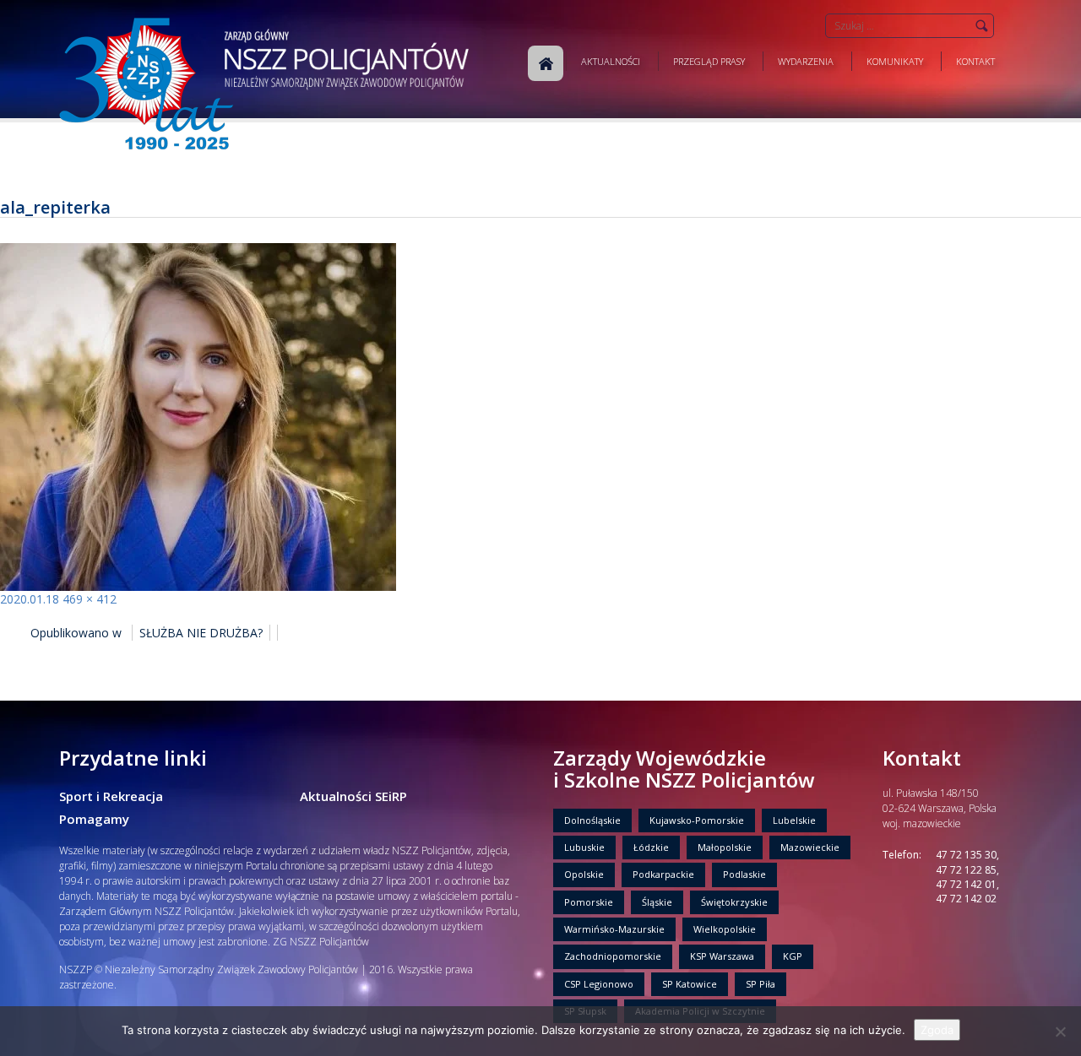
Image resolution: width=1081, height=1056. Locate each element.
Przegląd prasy (709, 61)
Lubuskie (584, 847)
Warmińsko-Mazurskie (614, 929)
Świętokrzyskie (734, 902)
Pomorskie (588, 902)
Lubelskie (794, 820)
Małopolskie (725, 847)
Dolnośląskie (592, 820)
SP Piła (760, 983)
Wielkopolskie (724, 929)
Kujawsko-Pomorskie (696, 820)
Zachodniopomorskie (612, 956)
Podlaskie (744, 874)
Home (545, 63)
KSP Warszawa (722, 956)
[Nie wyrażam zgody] (1059, 1031)
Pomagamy (94, 818)
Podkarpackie (663, 874)
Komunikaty (894, 61)
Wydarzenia (806, 61)
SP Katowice (689, 983)
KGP (792, 956)
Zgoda (937, 1030)
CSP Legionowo (598, 983)
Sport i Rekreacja (111, 796)
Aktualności (610, 61)
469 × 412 (89, 599)
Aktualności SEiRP (353, 796)
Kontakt (975, 61)
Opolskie (584, 874)
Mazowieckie (809, 847)
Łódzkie (651, 847)
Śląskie (657, 902)
